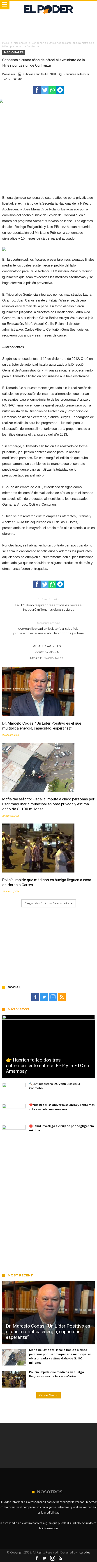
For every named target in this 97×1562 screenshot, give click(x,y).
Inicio (5, 42)
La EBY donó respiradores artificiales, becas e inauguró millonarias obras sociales (48, 604)
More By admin (47, 652)
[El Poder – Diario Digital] (48, 5)
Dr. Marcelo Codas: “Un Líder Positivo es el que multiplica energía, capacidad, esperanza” (41, 725)
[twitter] (44, 90)
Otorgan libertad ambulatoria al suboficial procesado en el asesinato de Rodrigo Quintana (48, 628)
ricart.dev (84, 1552)
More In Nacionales (46, 658)
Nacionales (20, 42)
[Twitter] (44, 997)
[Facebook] (35, 997)
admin (11, 74)
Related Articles (47, 646)
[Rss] (62, 997)
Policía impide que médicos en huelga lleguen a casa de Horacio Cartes (46, 882)
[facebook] (37, 90)
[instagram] (53, 997)
